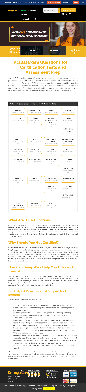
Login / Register (69, 10)
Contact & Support (28, 19)
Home (23, 10)
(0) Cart (68, 14)
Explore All (73, 51)
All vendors (31, 10)
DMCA (10, 381)
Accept (48, 389)
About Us (24, 15)
